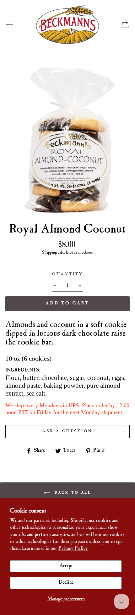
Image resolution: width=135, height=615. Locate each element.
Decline (66, 583)
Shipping (49, 252)
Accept (66, 566)
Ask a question (67, 431)
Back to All (71, 493)
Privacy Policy (73, 549)
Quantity (67, 274)
